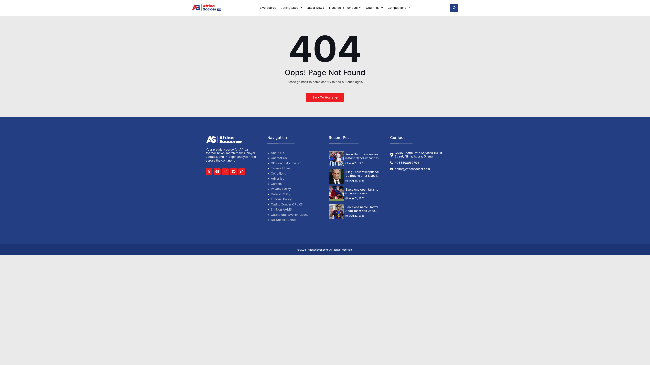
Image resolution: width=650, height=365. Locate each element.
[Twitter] (209, 171)
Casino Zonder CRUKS (287, 204)
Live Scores (268, 7)
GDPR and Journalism (286, 163)
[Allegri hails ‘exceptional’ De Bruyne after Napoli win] (336, 176)
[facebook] (217, 171)
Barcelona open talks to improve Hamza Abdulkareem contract (361, 191)
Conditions (278, 173)
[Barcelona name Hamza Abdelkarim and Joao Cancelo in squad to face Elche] (336, 211)
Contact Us (279, 158)
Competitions (397, 7)
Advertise (277, 178)
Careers (276, 184)
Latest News (315, 7)
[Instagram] (225, 171)
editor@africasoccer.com (412, 169)
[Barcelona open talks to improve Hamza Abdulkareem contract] (336, 193)
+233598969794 (407, 162)
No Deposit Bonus (283, 220)
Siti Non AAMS (281, 209)
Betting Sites (289, 7)
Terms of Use (280, 168)
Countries (372, 7)
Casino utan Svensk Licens (289, 214)
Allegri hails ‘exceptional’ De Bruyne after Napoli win (362, 174)
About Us (277, 153)
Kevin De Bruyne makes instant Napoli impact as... (363, 156)
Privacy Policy (281, 189)
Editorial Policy (281, 199)
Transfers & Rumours (343, 7)
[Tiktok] (241, 171)
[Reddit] (233, 171)
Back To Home (322, 97)
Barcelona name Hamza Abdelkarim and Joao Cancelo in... (361, 209)
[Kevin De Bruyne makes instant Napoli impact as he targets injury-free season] (336, 158)
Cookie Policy (280, 194)
